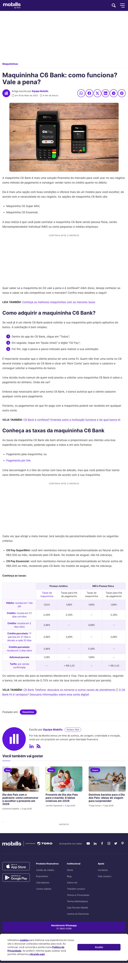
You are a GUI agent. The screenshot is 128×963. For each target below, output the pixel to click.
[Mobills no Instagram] (109, 843)
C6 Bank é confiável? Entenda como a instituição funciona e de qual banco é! (71, 419)
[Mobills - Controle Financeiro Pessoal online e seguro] (27, 843)
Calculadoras (42, 882)
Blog (69, 876)
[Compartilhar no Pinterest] (122, 93)
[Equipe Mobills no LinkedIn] (31, 746)
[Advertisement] (64, 39)
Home (70, 870)
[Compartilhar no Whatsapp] (81, 93)
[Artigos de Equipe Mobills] (38, 746)
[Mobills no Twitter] (116, 843)
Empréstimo (42, 876)
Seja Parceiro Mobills (77, 907)
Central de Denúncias (78, 913)
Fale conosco (104, 876)
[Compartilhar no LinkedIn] (105, 93)
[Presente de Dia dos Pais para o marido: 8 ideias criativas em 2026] (64, 779)
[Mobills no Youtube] (88, 843)
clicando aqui (37, 954)
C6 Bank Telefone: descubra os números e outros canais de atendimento (69, 689)
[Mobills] (12, 5)
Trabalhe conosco (76, 888)
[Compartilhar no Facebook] (89, 93)
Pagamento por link (18, 460)
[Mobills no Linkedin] (95, 843)
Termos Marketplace (77, 901)
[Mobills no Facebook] (102, 843)
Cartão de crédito (45, 870)
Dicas (8, 770)
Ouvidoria (103, 870)
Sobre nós (72, 882)
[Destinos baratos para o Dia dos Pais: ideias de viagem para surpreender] (107, 779)
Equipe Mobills (40, 91)
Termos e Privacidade (78, 895)
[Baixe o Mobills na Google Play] (16, 878)
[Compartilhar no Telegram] (114, 93)
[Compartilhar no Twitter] (97, 93)
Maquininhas (10, 63)
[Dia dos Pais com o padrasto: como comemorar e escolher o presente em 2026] (20, 779)
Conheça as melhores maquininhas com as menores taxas (58, 302)
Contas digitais (43, 888)
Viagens (95, 770)
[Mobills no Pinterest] (122, 843)
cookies (24, 940)
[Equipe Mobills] (6, 93)
